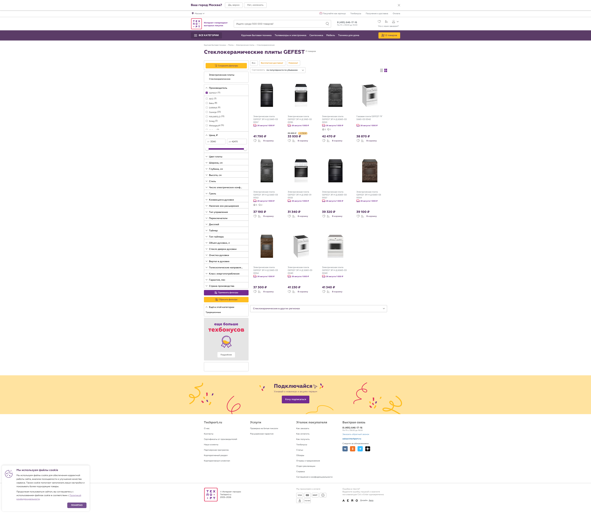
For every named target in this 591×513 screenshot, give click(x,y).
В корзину (268, 141)
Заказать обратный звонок (355, 434)
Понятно (77, 505)
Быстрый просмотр (269, 111)
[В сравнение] (259, 140)
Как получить (303, 439)
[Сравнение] (386, 22)
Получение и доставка (377, 14)
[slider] (207, 148)
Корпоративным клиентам (217, 461)
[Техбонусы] (226, 339)
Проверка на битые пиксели (264, 428)
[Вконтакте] (345, 448)
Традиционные (213, 312)
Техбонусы (355, 14)
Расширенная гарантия (261, 434)
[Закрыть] (399, 5)
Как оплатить (303, 434)
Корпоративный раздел (216, 455)
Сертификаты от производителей (220, 439)
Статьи (299, 450)
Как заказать (302, 428)
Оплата (396, 14)
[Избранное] (379, 22)
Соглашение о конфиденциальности (314, 477)
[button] (234, 5)
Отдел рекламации (305, 466)
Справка (300, 471)
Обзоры (300, 455)
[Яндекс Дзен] (367, 448)
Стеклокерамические (220, 79)
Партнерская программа (216, 450)
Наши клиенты (211, 445)
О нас (207, 428)
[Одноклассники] (352, 448)
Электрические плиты (222, 75)
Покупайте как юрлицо (334, 14)
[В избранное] (254, 140)
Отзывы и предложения (308, 461)
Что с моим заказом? (388, 26)
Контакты (208, 434)
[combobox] (285, 70)
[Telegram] (360, 448)
